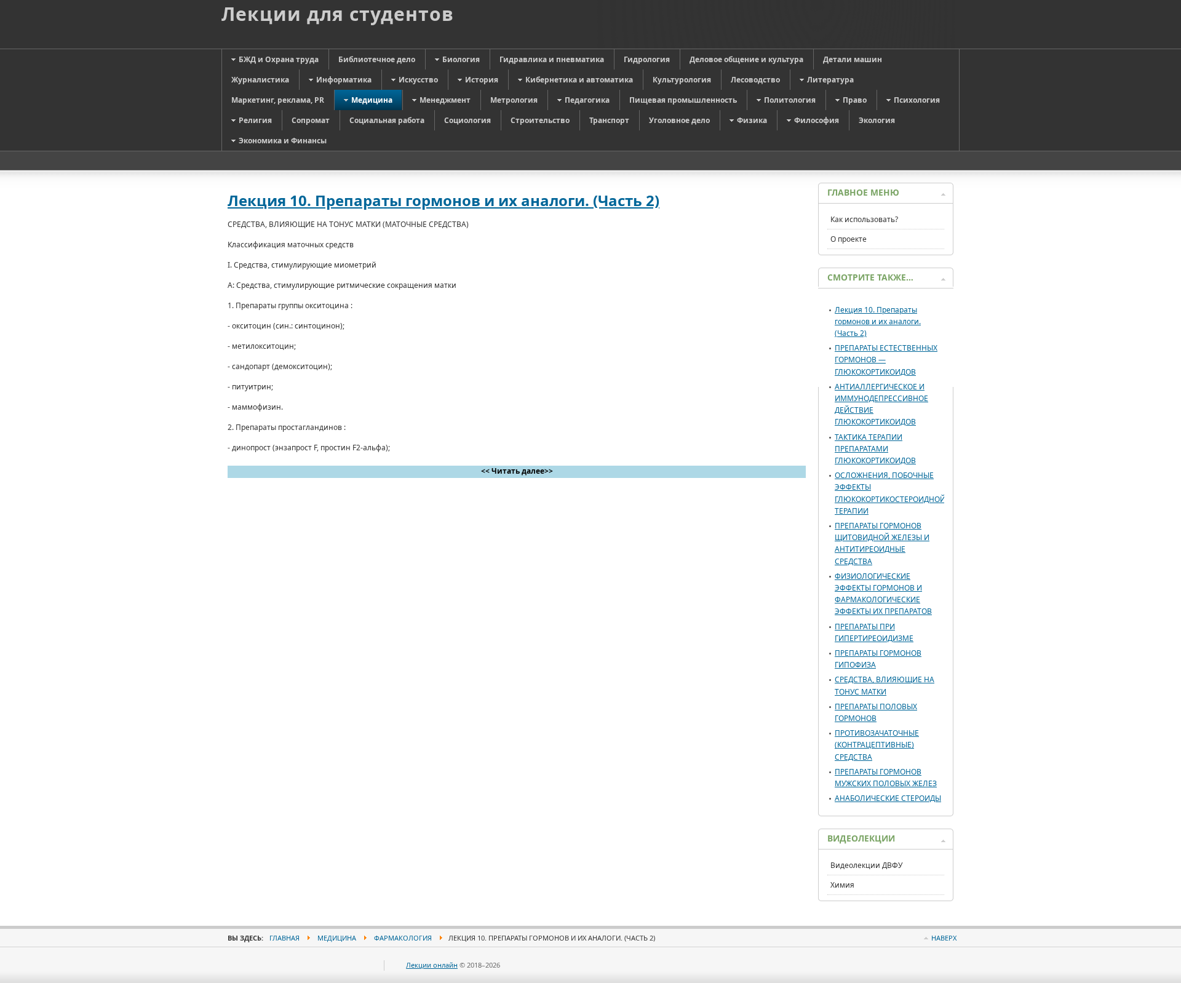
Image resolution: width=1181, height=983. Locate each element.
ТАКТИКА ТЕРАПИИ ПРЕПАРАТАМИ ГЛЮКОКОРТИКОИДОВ (875, 449)
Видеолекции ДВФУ (866, 865)
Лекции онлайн (432, 964)
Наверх (943, 937)
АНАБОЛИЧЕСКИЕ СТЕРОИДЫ (888, 798)
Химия (842, 885)
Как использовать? (864, 219)
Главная (284, 937)
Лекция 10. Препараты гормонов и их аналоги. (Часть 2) (443, 200)
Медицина (336, 937)
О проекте (848, 239)
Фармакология (403, 937)
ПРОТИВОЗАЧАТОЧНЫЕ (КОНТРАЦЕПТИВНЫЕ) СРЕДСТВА (877, 745)
